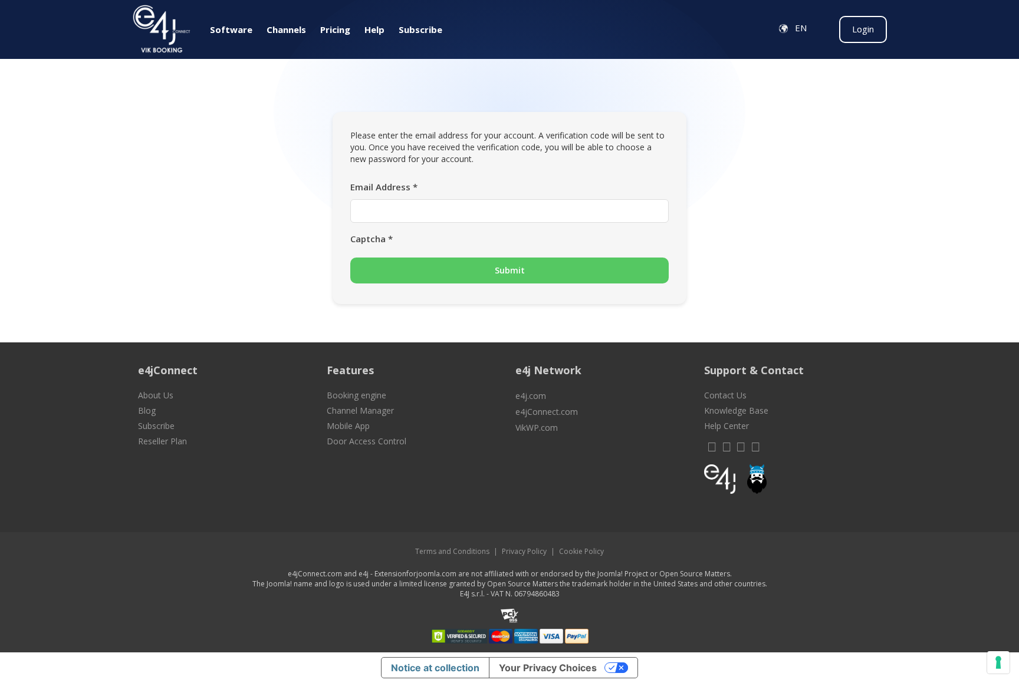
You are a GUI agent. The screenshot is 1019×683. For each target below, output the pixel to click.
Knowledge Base (736, 410)
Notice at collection (435, 668)
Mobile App (348, 425)
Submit (510, 270)
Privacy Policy (524, 551)
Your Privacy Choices (548, 668)
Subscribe (156, 425)
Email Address (384, 187)
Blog (147, 410)
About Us (155, 395)
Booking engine (356, 395)
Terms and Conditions (452, 551)
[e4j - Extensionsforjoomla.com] (719, 482)
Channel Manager (360, 410)
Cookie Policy (581, 551)
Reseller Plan (162, 441)
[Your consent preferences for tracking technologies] (998, 662)
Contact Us (725, 395)
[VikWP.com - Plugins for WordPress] (792, 479)
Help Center (726, 425)
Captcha (371, 239)
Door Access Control (366, 441)
